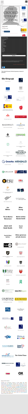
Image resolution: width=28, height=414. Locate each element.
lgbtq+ (5, 388)
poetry (11, 389)
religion (19, 389)
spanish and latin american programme (21, 390)
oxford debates (2, 389)
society (16, 390)
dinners (20, 384)
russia (24, 389)
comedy (24, 383)
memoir (13, 388)
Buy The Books (6, 31)
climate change (20, 383)
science (2, 390)
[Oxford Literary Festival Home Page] (2, 2)
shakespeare (9, 390)
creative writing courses (8, 384)
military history (16, 388)
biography (21, 382)
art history (18, 382)
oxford (26, 388)
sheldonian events (13, 390)
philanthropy (6, 389)
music (19, 388)
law (3, 388)
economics (22, 384)
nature (24, 388)
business (26, 382)
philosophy (9, 389)
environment (25, 384)
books (23, 382)
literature (7, 388)
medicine (11, 388)
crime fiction (14, 384)
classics (17, 383)
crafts (5, 384)
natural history (21, 388)
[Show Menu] (26, 2)
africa (5, 382)
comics (26, 383)
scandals (26, 389)
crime (12, 384)
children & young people (3, 383)
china (7, 383)
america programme (9, 382)
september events (5, 390)
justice (2, 388)
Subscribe (13, 55)
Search (26, 4)
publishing (15, 389)
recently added (2, 382)
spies (26, 390)
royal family (21, 389)
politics (12, 389)
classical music (14, 383)
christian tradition (10, 383)
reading (17, 389)
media (9, 388)
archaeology (13, 382)
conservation (2, 384)
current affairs (17, 384)
